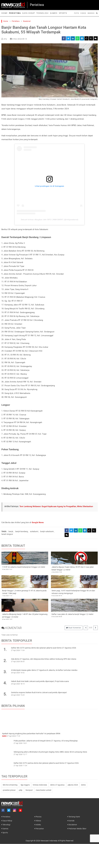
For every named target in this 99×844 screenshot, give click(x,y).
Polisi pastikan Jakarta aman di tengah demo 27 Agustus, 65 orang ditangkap (46, 741)
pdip (20, 790)
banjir (11, 531)
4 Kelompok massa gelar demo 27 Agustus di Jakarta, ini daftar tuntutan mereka (44, 670)
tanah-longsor (7, 534)
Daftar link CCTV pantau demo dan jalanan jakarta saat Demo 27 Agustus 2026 (43, 648)
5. (5, 694)
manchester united (43, 790)
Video (83, 13)
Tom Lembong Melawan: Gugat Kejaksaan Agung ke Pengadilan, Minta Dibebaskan (56, 506)
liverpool (29, 790)
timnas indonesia (40, 785)
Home (4, 13)
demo (83, 785)
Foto (76, 13)
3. (5, 672)
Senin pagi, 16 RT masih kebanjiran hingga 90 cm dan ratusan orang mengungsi (73, 592)
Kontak (71, 821)
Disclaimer (72, 825)
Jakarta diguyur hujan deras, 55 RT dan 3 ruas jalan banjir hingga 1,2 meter (73, 568)
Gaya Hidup (28, 13)
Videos (38, 821)
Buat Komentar (74, 628)
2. (5, 660)
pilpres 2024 (73, 785)
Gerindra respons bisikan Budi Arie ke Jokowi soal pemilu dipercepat (39, 692)
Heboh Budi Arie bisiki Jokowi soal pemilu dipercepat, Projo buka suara (40, 681)
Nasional (26, 21)
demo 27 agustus (57, 785)
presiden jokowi (9, 790)
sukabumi (34, 531)
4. (5, 683)
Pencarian (39, 829)
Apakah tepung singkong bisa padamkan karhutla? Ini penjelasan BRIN (31, 734)
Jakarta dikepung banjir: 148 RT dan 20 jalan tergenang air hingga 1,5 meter (25, 615)
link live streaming (10, 785)
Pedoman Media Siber (77, 829)
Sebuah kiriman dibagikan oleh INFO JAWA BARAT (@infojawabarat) (49, 220)
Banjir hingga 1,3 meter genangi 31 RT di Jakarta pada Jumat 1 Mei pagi (24, 592)
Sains (4, 736)
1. (5, 649)
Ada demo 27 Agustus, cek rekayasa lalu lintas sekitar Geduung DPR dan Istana (43, 659)
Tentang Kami (74, 817)
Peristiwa (15, 13)
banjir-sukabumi (46, 531)
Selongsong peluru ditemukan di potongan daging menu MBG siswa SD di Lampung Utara (50, 752)
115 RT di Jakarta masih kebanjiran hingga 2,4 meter (23, 567)
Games (53, 13)
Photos (38, 817)
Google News (38, 522)
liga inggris (25, 785)
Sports (63, 13)
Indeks (91, 13)
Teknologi (42, 13)
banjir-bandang (21, 531)
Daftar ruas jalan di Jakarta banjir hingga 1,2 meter (72, 614)
